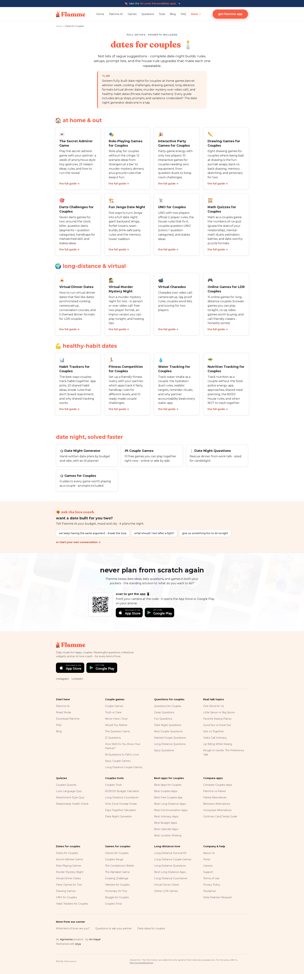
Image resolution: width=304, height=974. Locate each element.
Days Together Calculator (120, 810)
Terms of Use (211, 878)
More (194, 14)
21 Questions (113, 737)
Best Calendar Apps (166, 829)
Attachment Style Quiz (70, 797)
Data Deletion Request (217, 897)
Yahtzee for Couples (117, 884)
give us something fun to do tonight (205, 533)
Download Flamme (68, 718)
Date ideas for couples (151, 928)
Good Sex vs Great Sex (217, 725)
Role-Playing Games (68, 865)
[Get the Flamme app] (100, 604)
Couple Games (114, 706)
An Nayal (94, 939)
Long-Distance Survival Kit (170, 853)
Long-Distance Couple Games (123, 767)
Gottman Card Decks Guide (220, 816)
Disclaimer (209, 891)
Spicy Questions (164, 750)
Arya (78, 944)
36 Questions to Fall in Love (122, 754)
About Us (209, 853)
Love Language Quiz (69, 791)
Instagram (62, 678)
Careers (208, 865)
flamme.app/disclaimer (141, 962)
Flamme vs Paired (214, 791)
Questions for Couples (167, 706)
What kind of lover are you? (73, 928)
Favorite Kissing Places (217, 718)
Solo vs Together (213, 731)
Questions (147, 14)
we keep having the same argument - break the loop (92, 533)
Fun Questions (163, 718)
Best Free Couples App (168, 797)
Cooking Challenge (116, 878)
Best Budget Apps (165, 822)
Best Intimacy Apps (166, 816)
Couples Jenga (114, 859)
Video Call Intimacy (215, 737)
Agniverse (66, 939)
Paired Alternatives (214, 797)
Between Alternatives (216, 803)
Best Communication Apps (170, 810)
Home (100, 14)
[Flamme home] (70, 14)
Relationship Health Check (72, 803)
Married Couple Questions (170, 737)
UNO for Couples (66, 897)
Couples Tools (113, 784)
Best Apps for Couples (167, 784)
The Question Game (117, 731)
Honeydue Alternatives (217, 810)
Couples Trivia (113, 903)
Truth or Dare (113, 712)
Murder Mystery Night (69, 872)
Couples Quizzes (66, 784)
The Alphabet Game (117, 872)
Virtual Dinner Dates (68, 878)
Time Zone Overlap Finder (121, 803)
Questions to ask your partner (113, 928)
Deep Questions (164, 712)
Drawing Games (66, 891)
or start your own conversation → (78, 542)
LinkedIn (77, 678)
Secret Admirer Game (69, 859)
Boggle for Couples (117, 897)
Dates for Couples (67, 853)
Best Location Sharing (167, 835)
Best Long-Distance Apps (170, 803)
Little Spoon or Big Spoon (219, 712)
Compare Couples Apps (217, 784)
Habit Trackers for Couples (72, 903)
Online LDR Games (166, 891)
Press (206, 859)
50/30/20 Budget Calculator (122, 791)
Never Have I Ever (116, 718)
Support (208, 872)
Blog (173, 14)
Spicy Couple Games (117, 760)
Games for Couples (116, 853)
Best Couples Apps (165, 791)
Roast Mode (63, 712)
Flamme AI (116, 14)
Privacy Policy (211, 884)
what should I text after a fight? (154, 533)
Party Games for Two (69, 884)
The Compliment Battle (119, 865)
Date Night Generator (118, 816)
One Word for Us (213, 706)
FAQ (183, 14)
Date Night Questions (167, 725)
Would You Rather (116, 725)
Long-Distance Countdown (121, 797)
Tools (162, 14)
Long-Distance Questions (170, 744)
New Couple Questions (168, 731)
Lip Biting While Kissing (217, 744)
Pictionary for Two (116, 891)
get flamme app (230, 14)
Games (132, 14)
